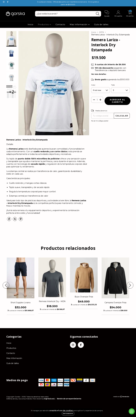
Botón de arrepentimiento (69, 399)
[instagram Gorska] (4, 2)
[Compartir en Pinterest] (21, 220)
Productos (43, 24)
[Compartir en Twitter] (15, 220)
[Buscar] (98, 14)
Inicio (30, 24)
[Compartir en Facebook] (9, 220)
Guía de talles (101, 24)
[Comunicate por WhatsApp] (132, 411)
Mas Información (79, 24)
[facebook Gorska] (7, 2)
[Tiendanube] (121, 397)
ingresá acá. (49, 399)
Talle (113, 85)
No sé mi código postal (99, 121)
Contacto (60, 24)
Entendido (68, 413)
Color (93, 85)
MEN (101, 32)
